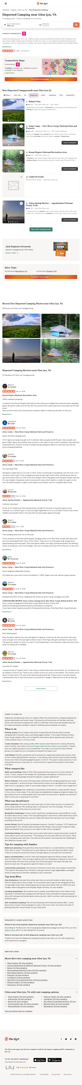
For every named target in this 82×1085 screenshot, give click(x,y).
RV (25, 95)
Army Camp (30, 740)
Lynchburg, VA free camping (18, 978)
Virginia (13, 10)
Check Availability (69, 143)
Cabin (43, 95)
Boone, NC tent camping (18, 1002)
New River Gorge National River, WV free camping (27, 980)
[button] (6, 3)
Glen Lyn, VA (22, 10)
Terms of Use (67, 1074)
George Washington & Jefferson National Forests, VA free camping (34, 966)
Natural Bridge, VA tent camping (21, 1006)
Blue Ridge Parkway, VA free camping (22, 973)
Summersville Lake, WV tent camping (23, 1004)
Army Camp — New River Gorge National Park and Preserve (28, 432)
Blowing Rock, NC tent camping (57, 1004)
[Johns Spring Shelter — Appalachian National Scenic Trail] (41, 212)
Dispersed (33, 95)
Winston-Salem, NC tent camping (57, 997)
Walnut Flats (16, 859)
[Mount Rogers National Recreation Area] (41, 161)
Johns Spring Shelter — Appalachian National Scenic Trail (27, 500)
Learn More (9, 73)
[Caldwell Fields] (41, 185)
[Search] (76, 25)
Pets (61, 95)
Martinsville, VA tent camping (20, 999)
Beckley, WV (52, 271)
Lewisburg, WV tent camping (55, 999)
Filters (8, 95)
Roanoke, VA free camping (18, 975)
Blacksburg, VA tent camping (55, 1006)
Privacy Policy (56, 1074)
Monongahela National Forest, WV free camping (26, 970)
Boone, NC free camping (17, 968)
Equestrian (70, 95)
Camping (5, 10)
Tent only (17, 95)
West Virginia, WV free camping (20, 963)
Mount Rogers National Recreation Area (19, 395)
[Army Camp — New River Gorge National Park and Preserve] (41, 134)
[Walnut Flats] (41, 110)
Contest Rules (44, 1074)
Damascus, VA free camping (18, 985)
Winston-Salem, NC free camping (20, 982)
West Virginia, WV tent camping (21, 997)
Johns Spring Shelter (23, 836)
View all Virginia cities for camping (18, 1011)
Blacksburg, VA (21, 271)
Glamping (52, 95)
